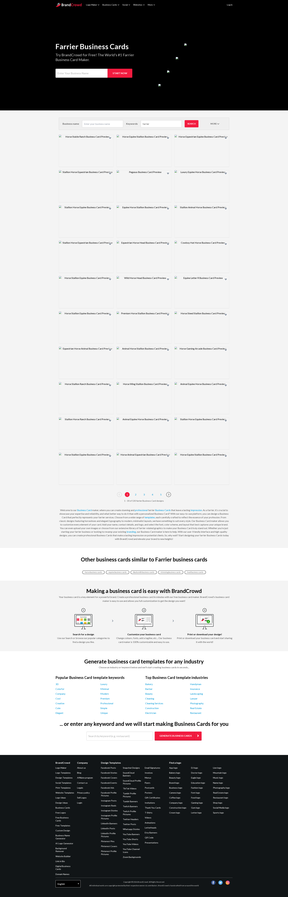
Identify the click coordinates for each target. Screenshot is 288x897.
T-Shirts (148, 812)
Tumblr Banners (130, 801)
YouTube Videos (130, 844)
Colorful (60, 688)
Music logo (218, 777)
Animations (150, 822)
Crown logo (174, 812)
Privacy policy (83, 792)
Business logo (175, 787)
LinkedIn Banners (109, 823)
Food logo (195, 797)
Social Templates (63, 783)
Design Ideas (62, 802)
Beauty (149, 693)
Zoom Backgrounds (132, 857)
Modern (104, 693)
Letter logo (196, 812)
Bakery (149, 684)
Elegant (59, 712)
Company (60, 693)
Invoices (149, 772)
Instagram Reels (108, 805)
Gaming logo (197, 802)
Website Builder (63, 856)
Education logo (198, 783)
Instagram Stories (109, 810)
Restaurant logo (220, 797)
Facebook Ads (107, 787)
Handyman (195, 684)
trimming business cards (171, 572)
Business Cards (109, 4)
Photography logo (221, 787)
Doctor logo (196, 772)
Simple (103, 708)
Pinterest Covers (109, 846)
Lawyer (194, 698)
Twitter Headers (130, 819)
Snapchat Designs (131, 767)
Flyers (147, 783)
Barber (149, 688)
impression (196, 510)
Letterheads (150, 827)
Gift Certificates (152, 797)
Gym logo (195, 807)
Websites (137, 4)
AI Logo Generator (64, 843)
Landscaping (196, 693)
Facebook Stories (109, 772)
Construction (152, 708)
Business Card (84, 510)
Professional (106, 703)
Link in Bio (60, 861)
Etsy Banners (151, 832)
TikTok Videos (129, 788)
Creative (60, 703)
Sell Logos (82, 797)
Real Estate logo (220, 792)
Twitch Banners (130, 806)
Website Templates (65, 792)
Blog (79, 772)
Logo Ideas (61, 797)
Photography (197, 703)
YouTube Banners (131, 834)
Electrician (150, 712)
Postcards (149, 787)
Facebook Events (109, 783)
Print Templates (63, 787)
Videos (148, 817)
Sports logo (218, 812)
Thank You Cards (153, 807)
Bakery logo (174, 772)
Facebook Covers (109, 777)
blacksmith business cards (143, 572)
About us (81, 767)
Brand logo (174, 783)
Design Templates (64, 777)
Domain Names (62, 874)
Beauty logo (174, 777)
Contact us (82, 783)
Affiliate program (85, 777)
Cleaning (149, 698)
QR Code (149, 837)
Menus (148, 777)
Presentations (151, 842)
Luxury (103, 684)
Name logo (218, 783)
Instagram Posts (109, 800)
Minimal (104, 688)
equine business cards (118, 572)
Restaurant (195, 712)
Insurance (195, 688)
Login (79, 802)
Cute (58, 708)
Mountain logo (219, 772)
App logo (173, 767)
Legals (80, 787)
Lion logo (217, 767)
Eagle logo (196, 777)
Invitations (150, 802)
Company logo (176, 802)
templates (150, 517)
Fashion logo (197, 787)
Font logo (195, 792)
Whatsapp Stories (131, 829)
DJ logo (194, 767)
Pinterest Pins (107, 841)
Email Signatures (152, 767)
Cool (58, 698)
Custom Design (63, 830)
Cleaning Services (154, 703)
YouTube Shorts (130, 839)
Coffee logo (174, 797)
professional (141, 510)
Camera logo (175, 792)
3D (57, 684)
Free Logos (61, 812)
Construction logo (177, 807)
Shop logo (217, 802)
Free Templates (63, 825)
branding (131, 531)
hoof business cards (195, 572)
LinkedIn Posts (108, 828)
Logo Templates (63, 772)
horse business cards (93, 572)
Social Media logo (221, 807)
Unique (104, 712)
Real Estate (196, 708)
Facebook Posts (108, 767)
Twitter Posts (129, 824)
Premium (105, 698)
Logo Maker (91, 4)
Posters (148, 792)
